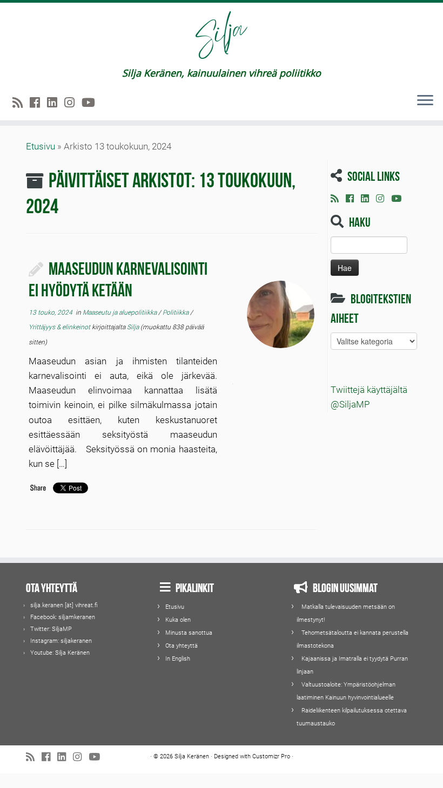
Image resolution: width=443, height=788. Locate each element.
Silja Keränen (72, 652)
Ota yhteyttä (181, 645)
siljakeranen (76, 640)
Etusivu (40, 146)
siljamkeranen (76, 617)
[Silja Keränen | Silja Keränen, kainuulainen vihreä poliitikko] (221, 35)
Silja (133, 327)
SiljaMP (62, 629)
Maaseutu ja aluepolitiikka (120, 312)
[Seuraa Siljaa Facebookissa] (38, 103)
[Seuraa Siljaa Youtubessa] (92, 103)
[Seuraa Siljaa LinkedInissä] (55, 103)
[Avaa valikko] (425, 101)
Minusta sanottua (188, 632)
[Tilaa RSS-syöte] (21, 103)
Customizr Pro (271, 756)
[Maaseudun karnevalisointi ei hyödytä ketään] (280, 314)
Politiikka (176, 312)
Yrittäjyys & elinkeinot (60, 327)
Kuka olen (178, 619)
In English (177, 658)
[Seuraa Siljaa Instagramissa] (73, 103)
